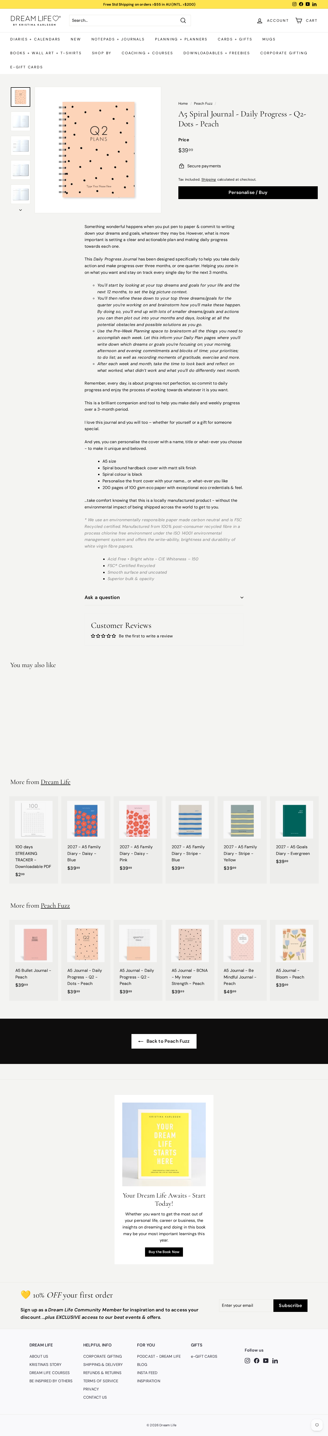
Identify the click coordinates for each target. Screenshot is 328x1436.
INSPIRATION (148, 1381)
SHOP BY (102, 53)
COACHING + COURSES (147, 53)
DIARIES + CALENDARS (35, 39)
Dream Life (55, 782)
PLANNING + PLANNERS (181, 39)
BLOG (142, 1364)
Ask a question (102, 597)
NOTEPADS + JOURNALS (118, 39)
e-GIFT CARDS (26, 67)
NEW (76, 39)
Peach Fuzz (203, 103)
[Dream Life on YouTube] (266, 1360)
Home (183, 103)
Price (183, 140)
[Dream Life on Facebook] (256, 1360)
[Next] (20, 208)
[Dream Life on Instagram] (247, 1360)
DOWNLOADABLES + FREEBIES (216, 53)
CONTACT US (95, 1397)
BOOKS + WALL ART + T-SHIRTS (46, 53)
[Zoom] (98, 150)
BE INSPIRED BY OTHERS (51, 1381)
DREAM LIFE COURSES (49, 1372)
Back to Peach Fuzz (167, 1041)
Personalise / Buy (248, 192)
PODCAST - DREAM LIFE (159, 1356)
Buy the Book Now (164, 1251)
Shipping (208, 179)
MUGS (268, 39)
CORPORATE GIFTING (284, 53)
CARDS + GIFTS (235, 39)
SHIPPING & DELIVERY (103, 1364)
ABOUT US (38, 1356)
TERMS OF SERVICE (100, 1381)
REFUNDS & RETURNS (102, 1372)
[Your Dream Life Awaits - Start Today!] (164, 1144)
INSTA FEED (147, 1372)
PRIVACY (91, 1389)
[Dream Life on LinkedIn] (275, 1360)
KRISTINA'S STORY (45, 1364)
